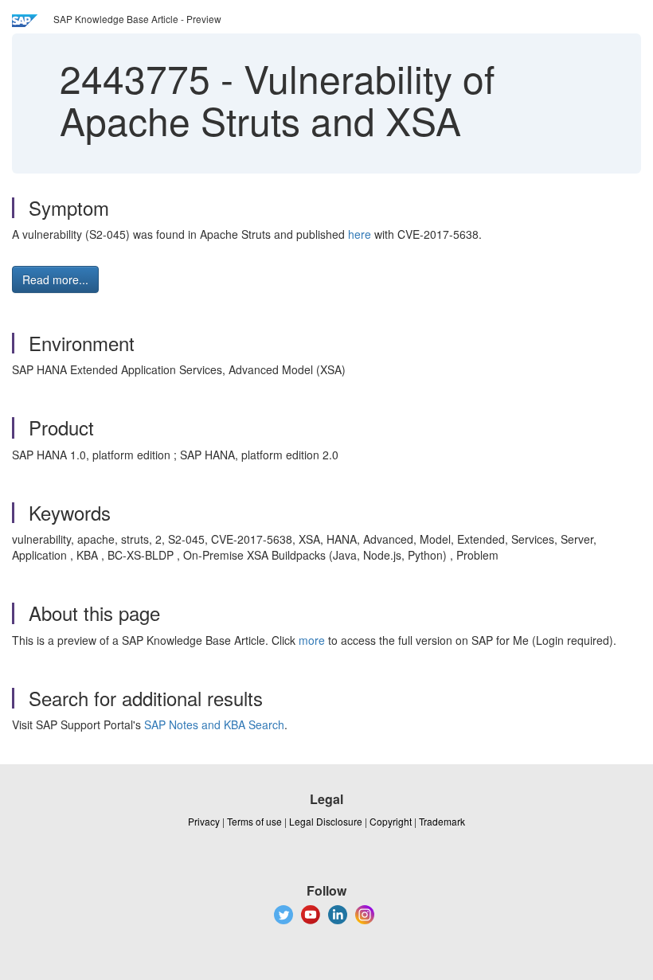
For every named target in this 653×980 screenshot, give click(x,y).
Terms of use (254, 821)
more (312, 640)
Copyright (391, 821)
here (359, 234)
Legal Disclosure (325, 821)
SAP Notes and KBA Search (214, 724)
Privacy (204, 821)
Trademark (442, 821)
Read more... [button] (55, 279)
